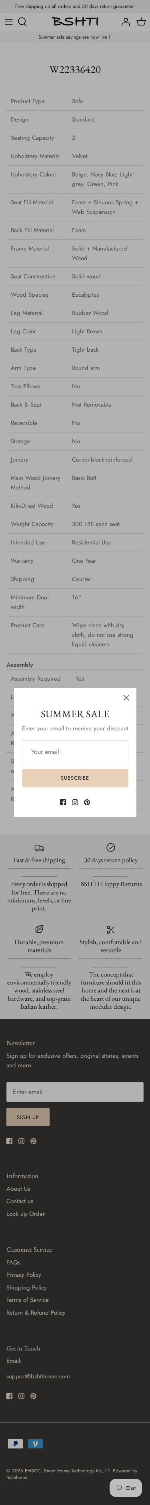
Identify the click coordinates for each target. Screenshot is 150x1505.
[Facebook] (63, 802)
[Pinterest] (87, 802)
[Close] (126, 698)
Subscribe (75, 778)
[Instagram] (75, 802)
